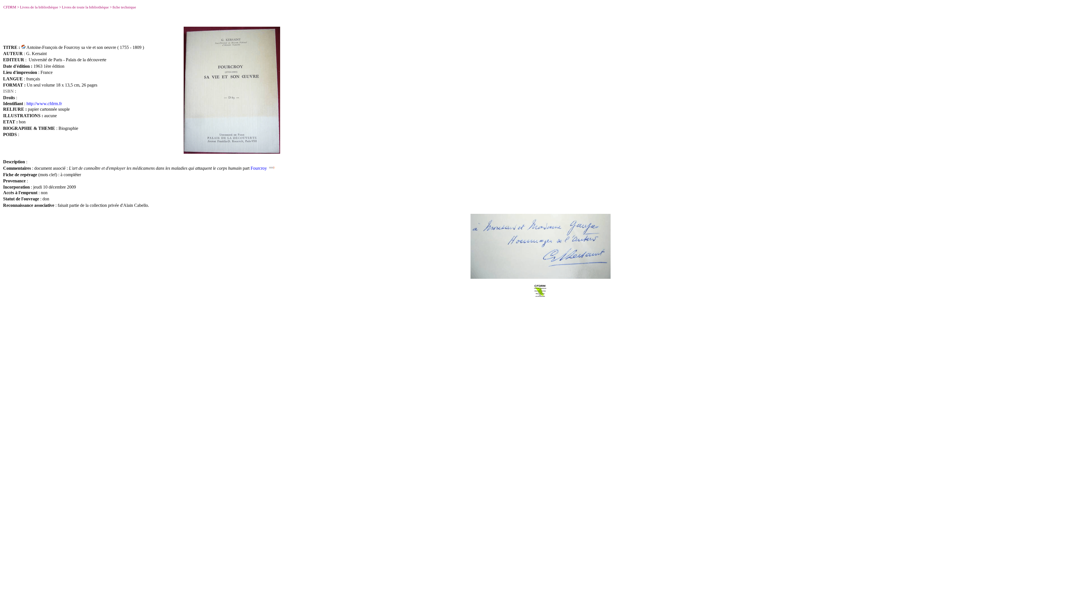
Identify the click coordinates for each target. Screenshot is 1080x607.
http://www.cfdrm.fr (44, 103)
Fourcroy (259, 168)
